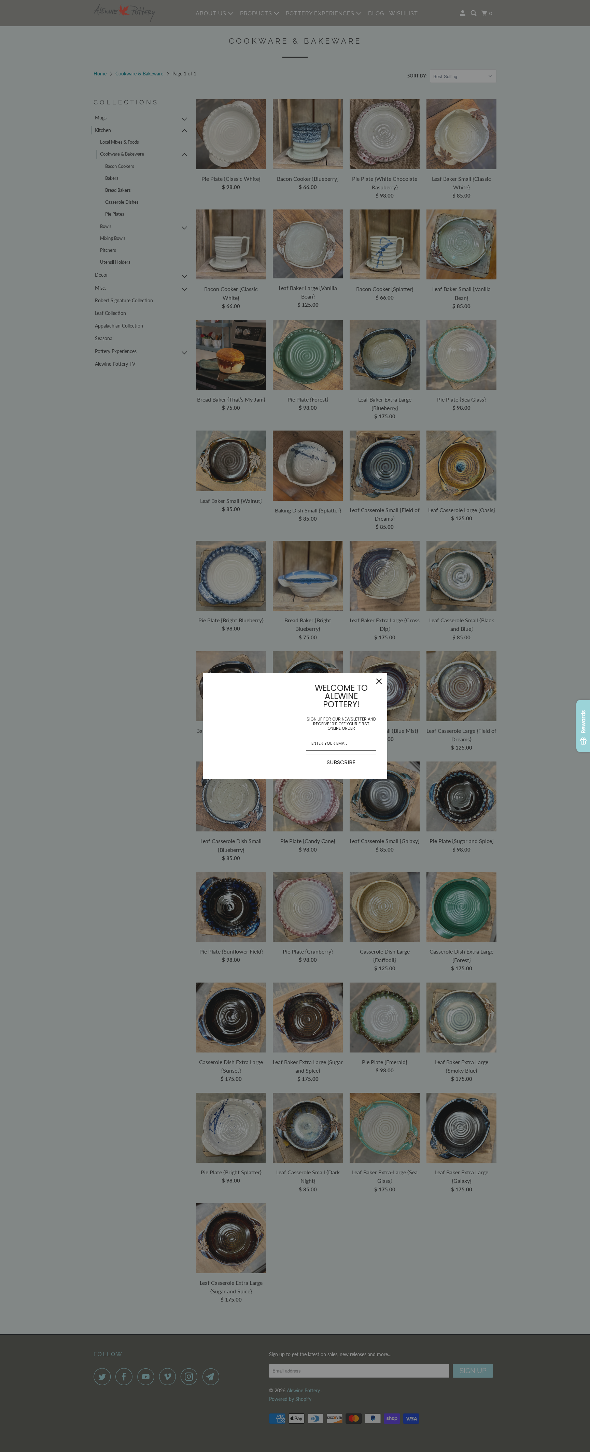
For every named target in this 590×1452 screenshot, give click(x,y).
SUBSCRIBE (341, 762)
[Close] (379, 681)
